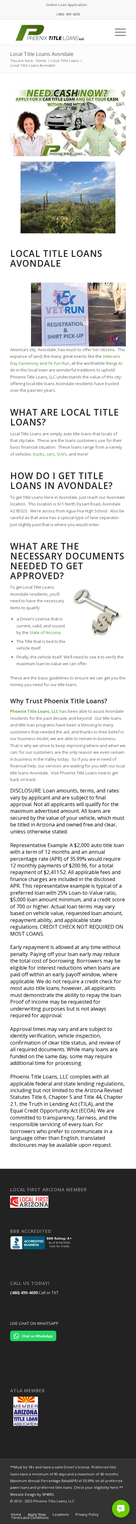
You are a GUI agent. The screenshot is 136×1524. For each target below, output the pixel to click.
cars (50, 454)
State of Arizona (44, 632)
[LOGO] (56, 32)
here (114, 1487)
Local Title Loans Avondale (41, 53)
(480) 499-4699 (24, 1292)
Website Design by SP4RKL (32, 1494)
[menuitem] (66, 4)
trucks (39, 454)
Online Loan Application (66, 4)
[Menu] (117, 32)
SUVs (62, 454)
